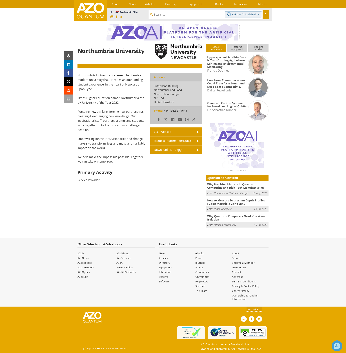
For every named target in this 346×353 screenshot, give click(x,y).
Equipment (165, 267)
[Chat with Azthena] (337, 345)
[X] (68, 81)
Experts (163, 276)
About (235, 253)
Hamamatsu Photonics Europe (231, 193)
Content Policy (240, 291)
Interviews (165, 272)
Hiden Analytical (223, 209)
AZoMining (122, 253)
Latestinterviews (216, 48)
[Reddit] (68, 90)
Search (236, 258)
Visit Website (162, 132)
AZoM (80, 253)
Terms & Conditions (244, 281)
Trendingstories (258, 48)
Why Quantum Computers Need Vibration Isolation (236, 217)
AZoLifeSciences (126, 272)
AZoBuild (82, 276)
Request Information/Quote (173, 141)
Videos (199, 267)
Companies (202, 272)
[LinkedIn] (68, 64)
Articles (163, 258)
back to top (253, 309)
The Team (201, 291)
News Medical (124, 267)
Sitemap (200, 286)
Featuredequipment (237, 48)
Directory (164, 262)
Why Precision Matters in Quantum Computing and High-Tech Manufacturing (235, 186)
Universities (202, 276)
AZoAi (119, 262)
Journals (200, 262)
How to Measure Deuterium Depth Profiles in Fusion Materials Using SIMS (237, 202)
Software (164, 281)
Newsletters (239, 267)
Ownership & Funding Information (245, 297)
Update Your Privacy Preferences (106, 348)
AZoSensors (123, 258)
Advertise (237, 276)
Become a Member (243, 262)
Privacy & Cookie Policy (245, 286)
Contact (236, 272)
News (162, 253)
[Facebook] (68, 73)
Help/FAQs (201, 281)
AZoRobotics (84, 262)
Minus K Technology (225, 224)
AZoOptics (83, 272)
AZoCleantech (85, 267)
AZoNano (82, 258)
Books (198, 258)
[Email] (68, 99)
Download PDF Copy (167, 150)
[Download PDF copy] (68, 55)
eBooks (199, 253)
